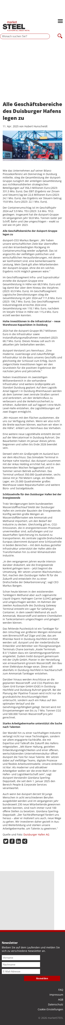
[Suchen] (60, 36)
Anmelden (42, 978)
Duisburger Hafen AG (36, 834)
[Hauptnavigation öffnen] (60, 21)
